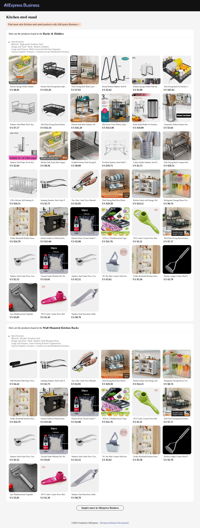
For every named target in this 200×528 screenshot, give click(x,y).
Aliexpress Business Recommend (114, 523)
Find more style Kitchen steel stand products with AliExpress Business (43, 24)
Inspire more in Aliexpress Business (100, 508)
